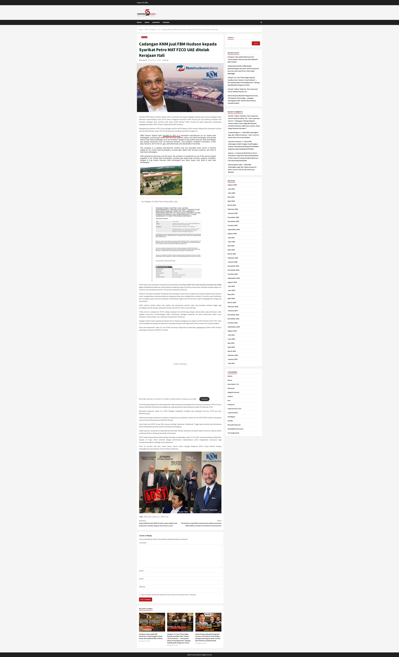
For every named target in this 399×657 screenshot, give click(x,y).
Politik (230, 421)
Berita (139, 22)
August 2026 (232, 185)
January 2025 (232, 262)
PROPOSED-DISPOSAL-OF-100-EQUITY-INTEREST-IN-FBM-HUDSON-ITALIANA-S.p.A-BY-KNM (167, 399)
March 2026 (232, 205)
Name (141, 571)
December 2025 (233, 217)
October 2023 (233, 323)
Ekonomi (166, 22)
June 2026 (231, 193)
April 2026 (231, 201)
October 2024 (233, 274)
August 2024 (232, 282)
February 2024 (233, 307)
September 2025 (234, 229)
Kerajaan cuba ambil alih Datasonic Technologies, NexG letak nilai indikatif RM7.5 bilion (152, 622)
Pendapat (231, 417)
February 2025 (233, 258)
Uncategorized (182, 627)
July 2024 (231, 286)
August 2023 (232, 331)
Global (230, 396)
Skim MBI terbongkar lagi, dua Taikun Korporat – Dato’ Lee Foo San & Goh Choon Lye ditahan (243, 135)
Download (204, 399)
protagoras (143, 60)
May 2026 (231, 197)
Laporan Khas (233, 413)
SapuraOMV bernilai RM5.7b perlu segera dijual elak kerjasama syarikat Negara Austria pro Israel (158, 523)
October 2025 (233, 225)
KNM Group (164, 517)
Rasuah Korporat (234, 425)
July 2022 (231, 363)
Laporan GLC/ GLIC (234, 409)
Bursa (147, 22)
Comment (143, 543)
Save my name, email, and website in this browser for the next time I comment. (168, 595)
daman (230, 153)
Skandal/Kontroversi (235, 429)
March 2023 (232, 351)
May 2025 (231, 246)
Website (142, 587)
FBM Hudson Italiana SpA (151, 517)
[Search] (261, 22)
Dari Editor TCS (233, 384)
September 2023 (234, 327)
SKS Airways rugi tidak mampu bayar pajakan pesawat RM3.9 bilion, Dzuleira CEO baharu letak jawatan (201, 523)
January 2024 (232, 311)
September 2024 (234, 278)
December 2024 (233, 266)
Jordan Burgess (234, 132)
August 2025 (232, 234)
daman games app (235, 165)
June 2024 (231, 290)
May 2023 (231, 343)
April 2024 (231, 298)
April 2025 (231, 250)
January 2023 (232, 359)
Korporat (156, 22)
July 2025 (231, 238)
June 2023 (231, 339)
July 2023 (231, 335)
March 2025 (232, 254)
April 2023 (231, 347)
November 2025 (233, 221)
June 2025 (231, 242)
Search (231, 38)
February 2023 (233, 355)
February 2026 (233, 209)
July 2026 (231, 189)
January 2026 (232, 213)
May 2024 (231, 294)
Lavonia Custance (234, 142)
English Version (233, 392)
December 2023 (233, 315)
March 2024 (232, 303)
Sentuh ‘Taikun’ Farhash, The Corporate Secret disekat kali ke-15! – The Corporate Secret (244, 118)
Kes (229, 400)
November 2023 (233, 319)
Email (141, 579)
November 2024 (233, 270)
